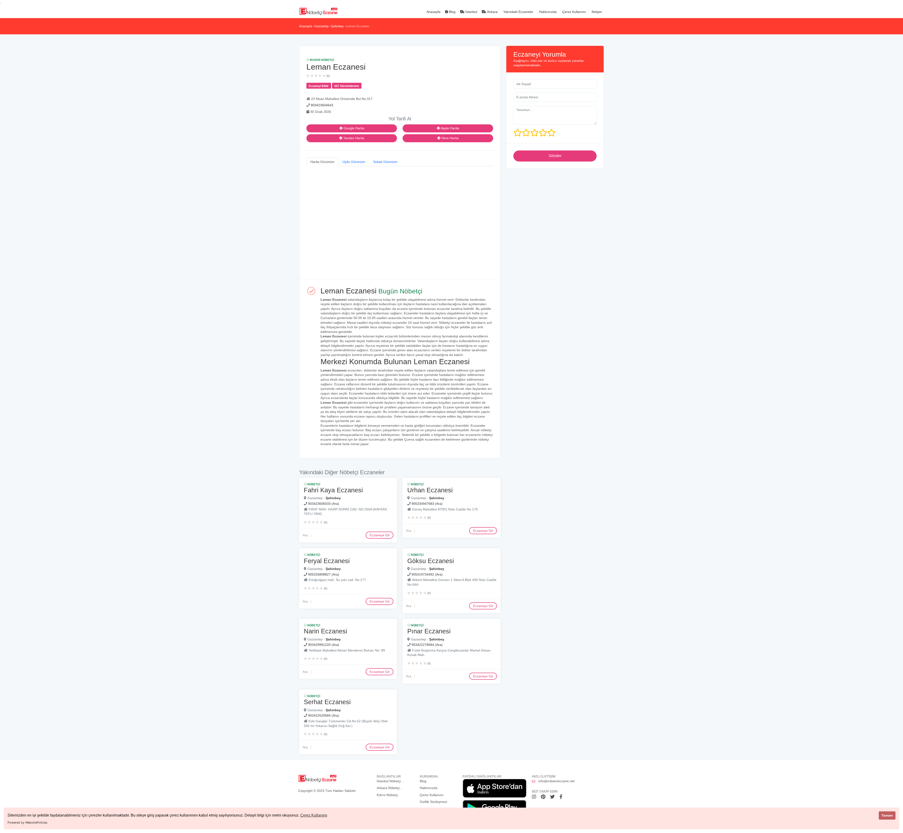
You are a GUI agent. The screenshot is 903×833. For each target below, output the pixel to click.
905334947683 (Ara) (427, 503)
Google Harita (353, 128)
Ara (305, 535)
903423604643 (322, 105)
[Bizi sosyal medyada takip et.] (535, 797)
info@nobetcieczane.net (556, 781)
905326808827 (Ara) (323, 574)
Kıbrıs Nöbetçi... (388, 795)
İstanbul (470, 12)
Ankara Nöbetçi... (389, 788)
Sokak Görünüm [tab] (385, 162)
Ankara (492, 12)
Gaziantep (322, 26)
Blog (451, 12)
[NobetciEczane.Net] (318, 11)
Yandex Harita (353, 138)
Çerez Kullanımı (313, 815)
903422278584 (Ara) (427, 645)
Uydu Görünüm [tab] (353, 162)
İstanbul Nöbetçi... (390, 781)
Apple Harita (449, 128)
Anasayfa (433, 12)
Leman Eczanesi (357, 26)
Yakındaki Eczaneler (517, 12)
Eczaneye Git (379, 535)
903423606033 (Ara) (323, 503)
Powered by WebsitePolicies (28, 822)
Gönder (555, 156)
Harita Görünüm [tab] (322, 162)
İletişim (596, 12)
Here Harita (449, 138)
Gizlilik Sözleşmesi (433, 802)
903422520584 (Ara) (323, 715)
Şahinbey (337, 26)
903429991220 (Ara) (323, 645)
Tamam (887, 815)
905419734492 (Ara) (427, 574)
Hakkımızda (547, 12)
